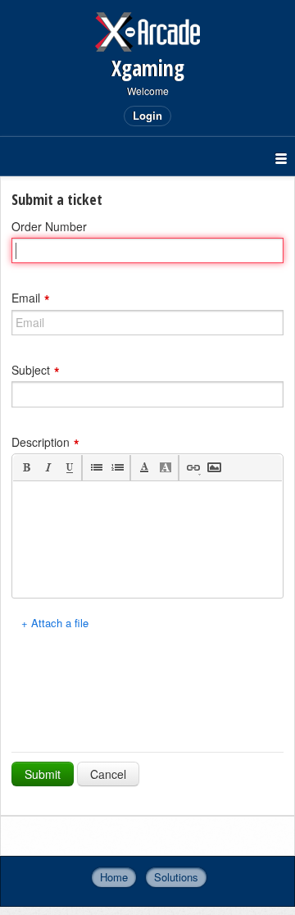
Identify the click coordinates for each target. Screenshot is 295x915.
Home (114, 877)
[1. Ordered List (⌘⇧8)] (117, 468)
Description (40, 441)
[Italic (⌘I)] (47, 468)
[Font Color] (144, 468)
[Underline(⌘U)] (68, 468)
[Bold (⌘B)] (26, 468)
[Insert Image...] (213, 468)
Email (25, 297)
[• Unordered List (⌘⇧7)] (95, 468)
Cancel (108, 774)
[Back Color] (165, 468)
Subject (30, 369)
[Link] (192, 468)
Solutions (176, 877)
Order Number (49, 227)
